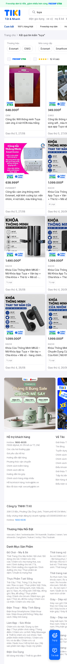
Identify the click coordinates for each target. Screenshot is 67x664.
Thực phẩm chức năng (23, 629)
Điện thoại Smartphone (18, 611)
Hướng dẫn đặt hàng (17, 457)
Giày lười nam (56, 621)
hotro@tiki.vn (32, 482)
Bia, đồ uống (18, 593)
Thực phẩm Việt (32, 585)
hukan (31, 537)
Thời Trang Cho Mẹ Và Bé (19, 556)
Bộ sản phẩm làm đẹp (25, 644)
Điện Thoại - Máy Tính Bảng (23, 607)
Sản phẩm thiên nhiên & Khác (24, 636)
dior (18, 534)
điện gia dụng (36, 18)
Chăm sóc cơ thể (21, 632)
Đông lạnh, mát (27, 588)
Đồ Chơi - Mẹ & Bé (17, 552)
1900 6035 (20, 520)
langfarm (21, 537)
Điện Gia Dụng (15, 651)
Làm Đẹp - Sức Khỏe (19, 622)
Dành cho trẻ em (21, 596)
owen (59, 534)
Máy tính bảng (20, 617)
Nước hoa (18, 643)
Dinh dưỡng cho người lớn (24, 567)
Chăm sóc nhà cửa (25, 601)
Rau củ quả (17, 585)
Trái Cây (11, 582)
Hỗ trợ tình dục (31, 643)
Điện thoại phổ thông (22, 614)
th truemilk (41, 534)
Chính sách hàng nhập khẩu (20, 478)
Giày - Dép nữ (58, 599)
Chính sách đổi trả (15, 470)
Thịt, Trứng (22, 582)
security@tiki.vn (31, 486)
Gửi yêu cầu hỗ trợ (15, 453)
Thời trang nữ (58, 552)
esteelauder (28, 534)
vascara (11, 534)
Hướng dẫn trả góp (16, 474)
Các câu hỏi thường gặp (18, 449)
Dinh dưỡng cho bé (22, 564)
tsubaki (51, 537)
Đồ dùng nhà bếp (15, 655)
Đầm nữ (61, 556)
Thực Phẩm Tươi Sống (20, 578)
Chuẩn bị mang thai (22, 572)
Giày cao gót (56, 603)
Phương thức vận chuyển (19, 461)
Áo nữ (53, 556)
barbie (51, 534)
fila (44, 537)
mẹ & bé (59, 18)
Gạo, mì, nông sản (23, 590)
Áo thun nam (56, 577)
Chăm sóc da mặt (15, 626)
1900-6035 (20, 442)
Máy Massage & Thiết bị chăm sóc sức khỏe (26, 633)
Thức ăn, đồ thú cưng (22, 599)
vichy (38, 537)
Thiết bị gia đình (33, 655)
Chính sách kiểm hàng (18, 466)
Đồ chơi (37, 556)
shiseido (11, 537)
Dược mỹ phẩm (34, 646)
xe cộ (49, 18)
